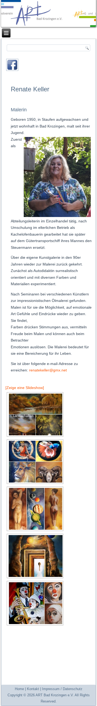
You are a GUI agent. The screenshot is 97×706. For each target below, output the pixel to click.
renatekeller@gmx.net (48, 370)
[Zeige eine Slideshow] (24, 387)
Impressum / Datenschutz (62, 689)
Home (19, 689)
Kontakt (33, 689)
